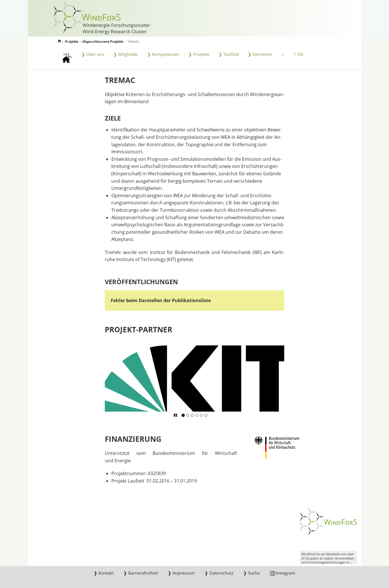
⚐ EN (298, 54)
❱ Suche (251, 573)
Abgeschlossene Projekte (102, 41)
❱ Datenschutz (219, 573)
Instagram (285, 573)
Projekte (71, 41)
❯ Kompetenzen (163, 54)
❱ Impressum (181, 573)
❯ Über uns (92, 54)
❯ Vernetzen (260, 54)
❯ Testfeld (228, 54)
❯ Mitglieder (125, 54)
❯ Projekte (198, 54)
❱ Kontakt (104, 573)
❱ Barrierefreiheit (140, 573)
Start (59, 41)
